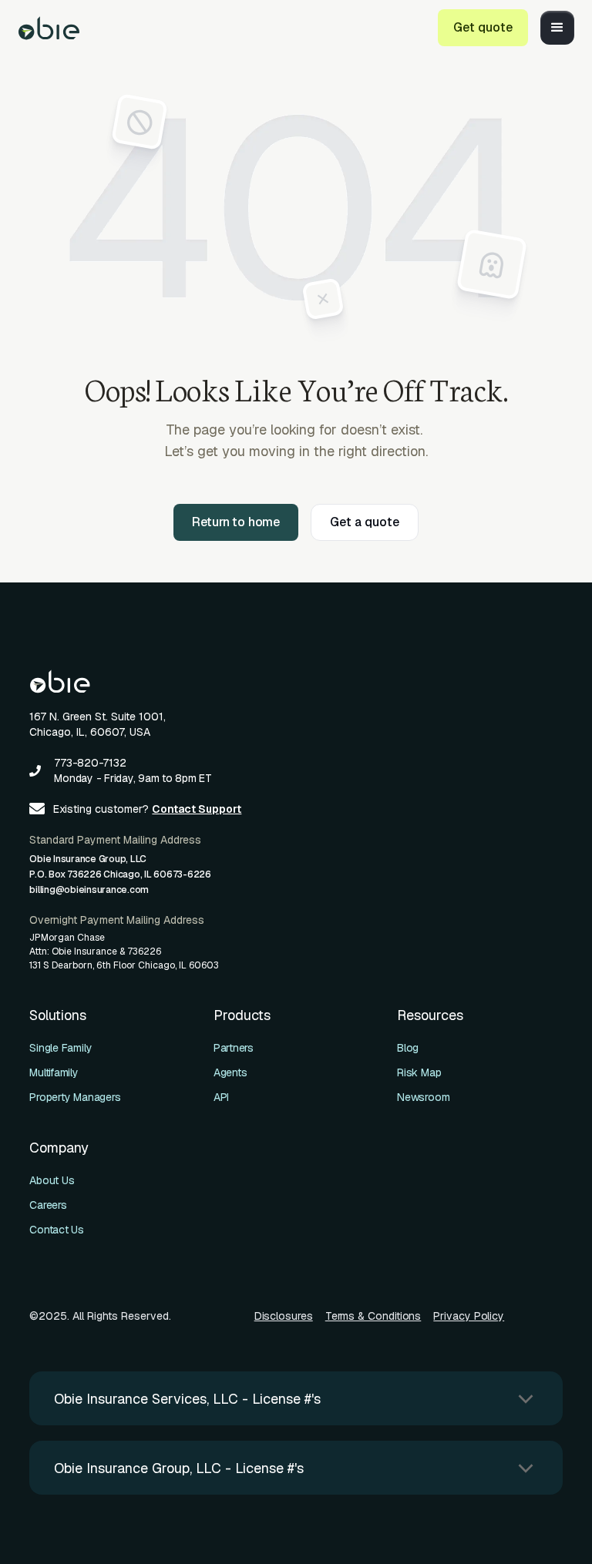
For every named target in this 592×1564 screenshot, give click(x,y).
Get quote (483, 27)
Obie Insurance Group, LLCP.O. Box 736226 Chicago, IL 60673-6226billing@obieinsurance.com (120, 874)
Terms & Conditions (373, 1316)
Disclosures (283, 1316)
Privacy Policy (468, 1316)
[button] (557, 28)
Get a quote (364, 522)
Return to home (236, 522)
